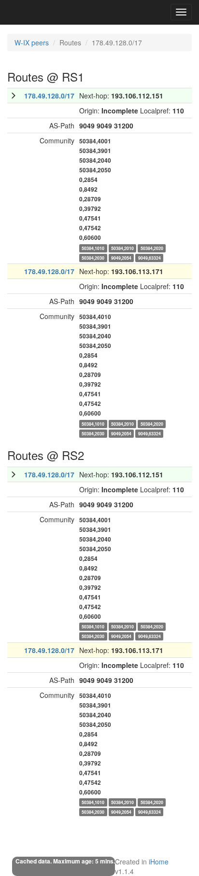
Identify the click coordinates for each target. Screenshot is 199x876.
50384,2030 (93, 257)
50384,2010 (122, 248)
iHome (159, 861)
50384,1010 (93, 248)
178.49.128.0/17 (49, 95)
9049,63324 (149, 257)
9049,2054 (121, 257)
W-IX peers (31, 42)
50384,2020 (152, 248)
